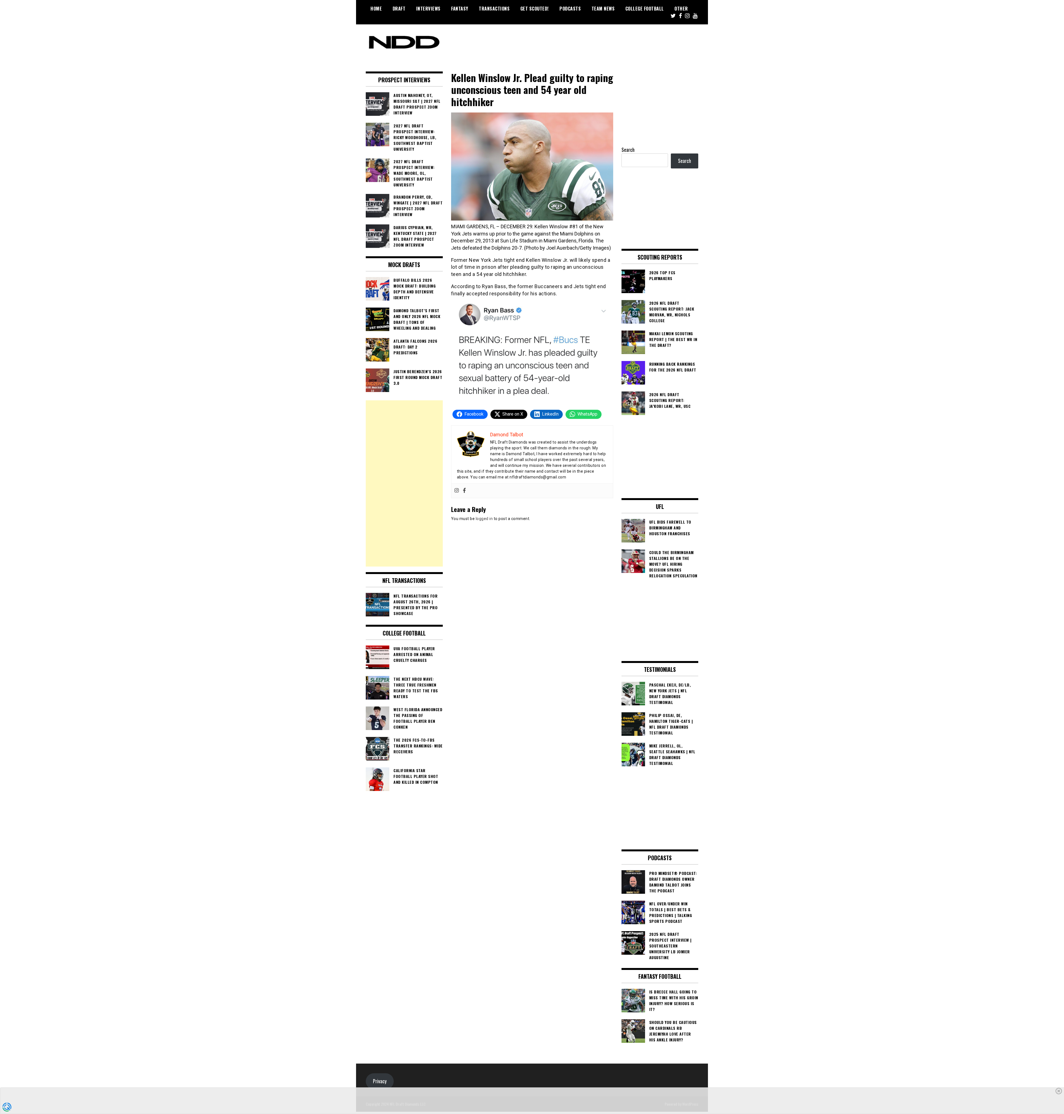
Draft (399, 8)
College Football (644, 8)
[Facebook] (464, 491)
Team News (603, 8)
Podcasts (570, 8)
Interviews (428, 8)
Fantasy (459, 8)
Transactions (494, 8)
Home (376, 8)
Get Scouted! (534, 8)
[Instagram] (456, 491)
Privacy (380, 1081)
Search (628, 149)
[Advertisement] (404, 483)
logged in (484, 518)
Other (681, 8)
